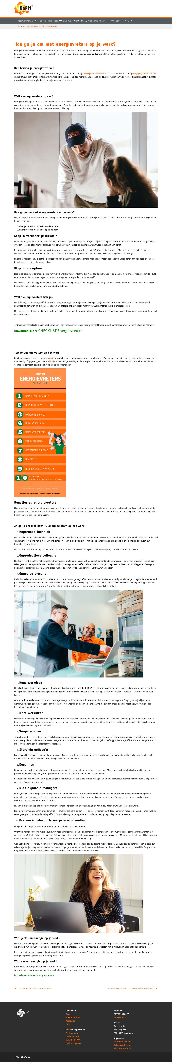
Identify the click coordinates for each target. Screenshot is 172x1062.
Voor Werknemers (25, 21)
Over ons (69, 1014)
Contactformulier (122, 1041)
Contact (128, 21)
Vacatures (70, 1020)
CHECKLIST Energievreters (60, 330)
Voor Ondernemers (43, 21)
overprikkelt (150, 73)
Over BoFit (115, 21)
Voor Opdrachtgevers (83, 21)
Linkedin (50, 358)
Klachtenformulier (122, 1048)
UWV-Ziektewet (72, 1039)
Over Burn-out (100, 21)
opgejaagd (138, 73)
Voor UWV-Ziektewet (63, 21)
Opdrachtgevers (73, 1043)
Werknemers (71, 1033)
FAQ (67, 1024)
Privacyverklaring (122, 1045)
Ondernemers (72, 1036)
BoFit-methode (72, 1017)
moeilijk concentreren (93, 73)
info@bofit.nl (120, 1017)
